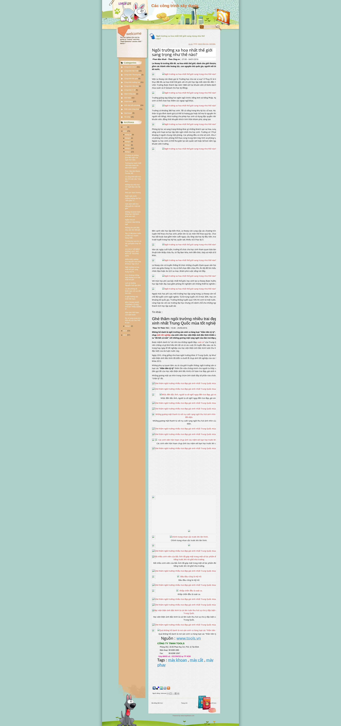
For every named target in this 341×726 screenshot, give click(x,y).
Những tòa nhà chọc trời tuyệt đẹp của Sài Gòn (132, 187)
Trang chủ (184, 703)
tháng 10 (128, 135)
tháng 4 (128, 145)
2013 (125, 335)
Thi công (127, 117)
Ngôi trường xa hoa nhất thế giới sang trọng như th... (132, 269)
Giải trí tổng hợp (130, 94)
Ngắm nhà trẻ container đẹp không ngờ (132, 222)
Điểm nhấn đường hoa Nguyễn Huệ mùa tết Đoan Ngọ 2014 (133, 261)
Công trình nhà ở (130, 67)
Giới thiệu (128, 98)
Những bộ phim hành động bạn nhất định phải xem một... (133, 214)
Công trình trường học (132, 82)
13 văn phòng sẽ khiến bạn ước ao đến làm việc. (133, 291)
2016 (125, 127)
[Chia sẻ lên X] (173, 693)
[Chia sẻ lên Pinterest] (178, 693)
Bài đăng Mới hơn (157, 703)
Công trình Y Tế (130, 90)
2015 (125, 131)
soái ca (201, 342)
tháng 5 (128, 142)
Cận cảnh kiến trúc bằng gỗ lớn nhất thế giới (132, 206)
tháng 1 (128, 326)
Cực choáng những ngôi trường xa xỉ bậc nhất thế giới (132, 277)
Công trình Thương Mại (132, 75)
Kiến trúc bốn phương (132, 105)
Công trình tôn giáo (131, 79)
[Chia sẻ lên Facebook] (175, 693)
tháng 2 (128, 152)
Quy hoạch (128, 113)
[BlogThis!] (170, 693)
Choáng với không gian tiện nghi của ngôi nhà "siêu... (132, 157)
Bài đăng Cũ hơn (211, 703)
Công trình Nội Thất (131, 71)
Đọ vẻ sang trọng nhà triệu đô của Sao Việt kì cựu (133, 320)
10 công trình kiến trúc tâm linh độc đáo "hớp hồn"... (133, 179)
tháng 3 (128, 148)
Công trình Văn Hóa (131, 86)
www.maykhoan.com (187, 715)
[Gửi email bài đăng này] (168, 693)
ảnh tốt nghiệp (164, 335)
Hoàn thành (128, 101)
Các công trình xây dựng (174, 5)
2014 (125, 331)
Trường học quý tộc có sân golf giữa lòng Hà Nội (133, 243)
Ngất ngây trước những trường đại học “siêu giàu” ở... (133, 198)
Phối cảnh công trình (131, 109)
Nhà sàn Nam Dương (133, 193)
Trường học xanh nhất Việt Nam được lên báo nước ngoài (133, 165)
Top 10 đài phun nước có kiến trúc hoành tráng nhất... (133, 235)
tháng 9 (128, 138)
